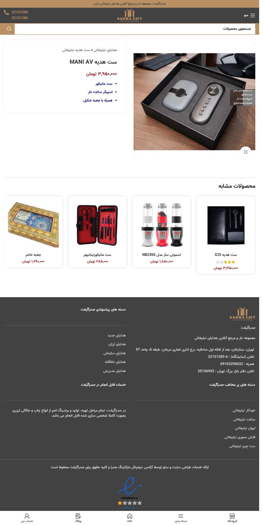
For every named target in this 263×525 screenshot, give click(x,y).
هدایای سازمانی (115, 353)
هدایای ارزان (117, 344)
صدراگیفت (114, 411)
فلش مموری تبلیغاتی (239, 437)
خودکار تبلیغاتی (244, 411)
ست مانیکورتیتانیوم (97, 255)
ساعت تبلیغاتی (244, 420)
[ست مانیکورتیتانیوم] (97, 225)
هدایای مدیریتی (114, 371)
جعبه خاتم (33, 255)
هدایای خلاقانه (115, 362)
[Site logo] (129, 15)
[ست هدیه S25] (225, 225)
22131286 (20, 18)
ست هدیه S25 (226, 255)
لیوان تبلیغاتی (245, 428)
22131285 (20, 12)
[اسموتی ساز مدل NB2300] (161, 225)
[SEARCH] (9, 29)
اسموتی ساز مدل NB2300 (161, 255)
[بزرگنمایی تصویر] (245, 152)
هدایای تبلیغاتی (105, 50)
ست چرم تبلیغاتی (242, 446)
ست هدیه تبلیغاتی (76, 50)
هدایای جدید (117, 336)
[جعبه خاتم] (33, 225)
